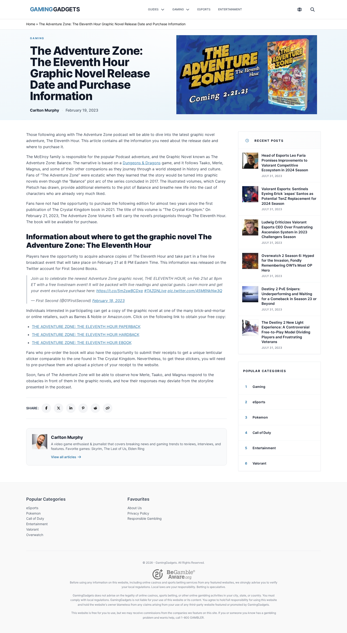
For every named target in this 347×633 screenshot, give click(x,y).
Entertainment (37, 524)
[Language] (299, 9)
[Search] (312, 9)
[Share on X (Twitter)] (58, 408)
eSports (32, 508)
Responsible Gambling (144, 518)
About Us (134, 508)
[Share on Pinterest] (83, 408)
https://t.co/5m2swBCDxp (119, 290)
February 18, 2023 (108, 300)
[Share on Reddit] (95, 408)
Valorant (32, 529)
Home (30, 24)
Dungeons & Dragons (142, 162)
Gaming (37, 38)
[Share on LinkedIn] (71, 408)
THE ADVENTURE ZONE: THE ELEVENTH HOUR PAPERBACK (86, 326)
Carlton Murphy (44, 110)
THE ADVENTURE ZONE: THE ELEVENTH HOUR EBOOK (81, 342)
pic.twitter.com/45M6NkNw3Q (195, 290)
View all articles (63, 457)
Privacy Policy (138, 513)
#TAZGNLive (155, 290)
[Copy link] (107, 408)
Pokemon (33, 513)
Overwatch (34, 535)
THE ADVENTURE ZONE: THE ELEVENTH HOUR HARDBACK (85, 334)
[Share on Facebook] (46, 408)
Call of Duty (35, 518)
